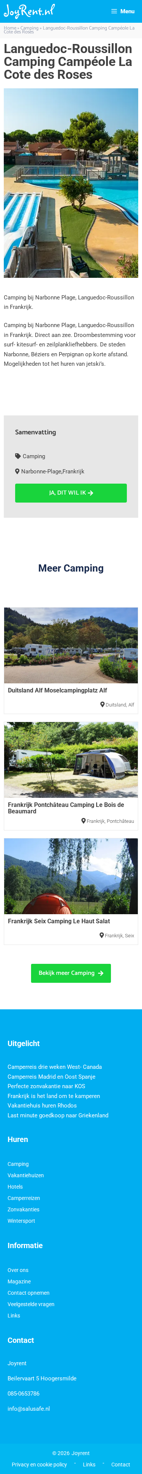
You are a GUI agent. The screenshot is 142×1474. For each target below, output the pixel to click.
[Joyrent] (29, 11)
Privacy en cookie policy (39, 1464)
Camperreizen (24, 1198)
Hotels (15, 1187)
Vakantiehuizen (26, 1175)
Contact (120, 1464)
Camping (34, 456)
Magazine (19, 1281)
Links (14, 1316)
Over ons (18, 1270)
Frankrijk (73, 471)
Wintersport (21, 1221)
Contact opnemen (29, 1293)
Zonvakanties (23, 1209)
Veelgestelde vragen (31, 1304)
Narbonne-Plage (41, 471)
